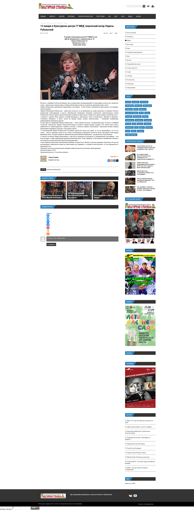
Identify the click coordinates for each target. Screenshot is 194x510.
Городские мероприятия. (134, 52)
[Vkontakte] (130, 496)
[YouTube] (135, 496)
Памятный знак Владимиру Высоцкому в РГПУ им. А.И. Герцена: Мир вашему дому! (146, 165)
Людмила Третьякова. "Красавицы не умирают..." (137, 438)
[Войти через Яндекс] (48, 227)
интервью (139, 120)
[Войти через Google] (48, 230)
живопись (129, 127)
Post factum (130, 80)
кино (136, 109)
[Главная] (56, 8)
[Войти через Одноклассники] (48, 233)
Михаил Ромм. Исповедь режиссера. (138, 457)
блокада (149, 127)
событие (129, 109)
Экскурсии (130, 84)
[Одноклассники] (111, 160)
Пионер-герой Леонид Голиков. (136, 453)
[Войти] (148, 6)
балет (142, 127)
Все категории (131, 33)
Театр (65, 23)
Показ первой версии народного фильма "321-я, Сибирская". (146, 180)
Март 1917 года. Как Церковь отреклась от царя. (139, 421)
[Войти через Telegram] (48, 218)
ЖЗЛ (141, 113)
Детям (129, 60)
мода (133, 131)
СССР (127, 131)
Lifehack (129, 76)
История (128, 116)
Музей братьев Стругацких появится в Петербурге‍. (145, 172)
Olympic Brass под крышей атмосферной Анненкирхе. (52, 196)
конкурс (140, 131)
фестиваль (147, 105)
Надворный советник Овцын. (136, 444)
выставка (138, 105)
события (147, 124)
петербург (129, 105)
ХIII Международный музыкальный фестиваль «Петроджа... (78, 195)
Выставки (130, 44)
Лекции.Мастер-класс (134, 64)
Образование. (131, 88)
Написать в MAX (130, 483)
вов (134, 124)
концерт (135, 102)
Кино (128, 48)
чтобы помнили (131, 135)
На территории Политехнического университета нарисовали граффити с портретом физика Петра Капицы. (145, 158)
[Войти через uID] (48, 215)
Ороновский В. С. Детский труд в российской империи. (140, 462)
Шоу (128, 56)
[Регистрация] (153, 6)
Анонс (128, 102)
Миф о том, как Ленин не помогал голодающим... (136, 469)
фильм (145, 116)
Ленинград (129, 120)
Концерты (130, 36)
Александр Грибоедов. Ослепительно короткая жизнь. (137, 432)
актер (128, 124)
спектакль (144, 102)
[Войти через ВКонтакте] (48, 221)
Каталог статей (51, 23)
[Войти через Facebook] (48, 224)
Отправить (51, 244)
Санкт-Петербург (131, 113)
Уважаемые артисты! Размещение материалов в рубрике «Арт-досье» (146, 147)
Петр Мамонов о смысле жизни (103, 196)
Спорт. (129, 72)
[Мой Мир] (114, 160)
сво (136, 127)
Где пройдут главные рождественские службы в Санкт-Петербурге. (146, 188)
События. (60, 23)
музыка (140, 124)
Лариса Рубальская (53, 169)
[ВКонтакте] (109, 160)
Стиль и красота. (132, 68)
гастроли (148, 120)
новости (143, 109)
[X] (117, 160)
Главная (42, 23)
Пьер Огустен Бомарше (134, 448)
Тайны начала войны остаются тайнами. (139, 427)
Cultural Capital (53, 157)
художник (137, 116)
